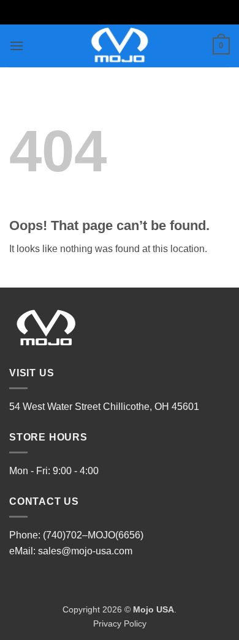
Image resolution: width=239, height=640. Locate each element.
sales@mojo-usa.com (85, 551)
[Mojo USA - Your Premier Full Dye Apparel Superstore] (119, 45)
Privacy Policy (119, 623)
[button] (16, 46)
